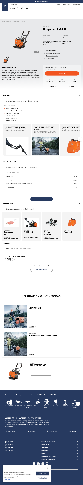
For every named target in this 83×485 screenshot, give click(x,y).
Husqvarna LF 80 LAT (36, 395)
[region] (27, 473)
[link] (41, 1)
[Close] (48, 468)
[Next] (80, 139)
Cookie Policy (7, 479)
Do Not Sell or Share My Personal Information (42, 478)
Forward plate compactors (23, 395)
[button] (41, 270)
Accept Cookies (42, 473)
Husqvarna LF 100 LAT (50, 395)
